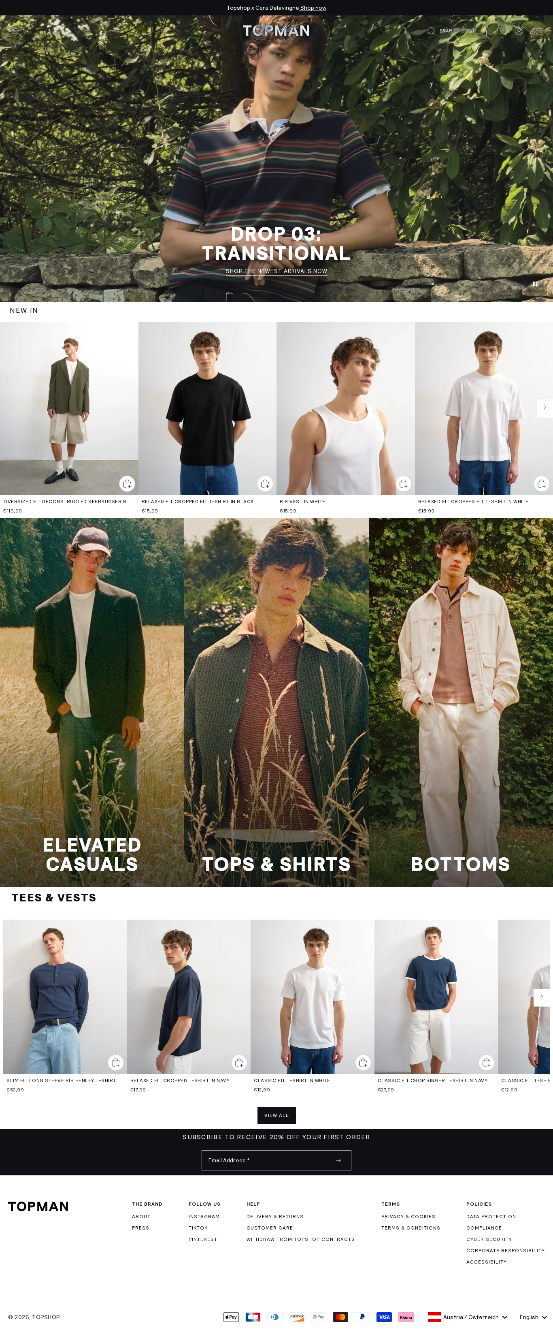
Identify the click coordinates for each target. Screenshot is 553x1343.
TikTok (198, 1228)
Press (140, 1228)
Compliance (484, 1228)
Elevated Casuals (92, 854)
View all (276, 1115)
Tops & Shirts (276, 864)
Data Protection (491, 1216)
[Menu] (14, 31)
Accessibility (486, 1262)
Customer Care (270, 1228)
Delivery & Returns (275, 1216)
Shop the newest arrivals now (277, 271)
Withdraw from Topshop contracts (301, 1239)
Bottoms (460, 864)
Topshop (45, 1317)
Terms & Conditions (410, 1228)
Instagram (204, 1216)
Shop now (312, 7)
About (141, 1216)
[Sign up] (338, 1160)
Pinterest (203, 1239)
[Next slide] (545, 408)
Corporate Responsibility (505, 1250)
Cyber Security (489, 1239)
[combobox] (467, 1317)
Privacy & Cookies (408, 1216)
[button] (457, 31)
